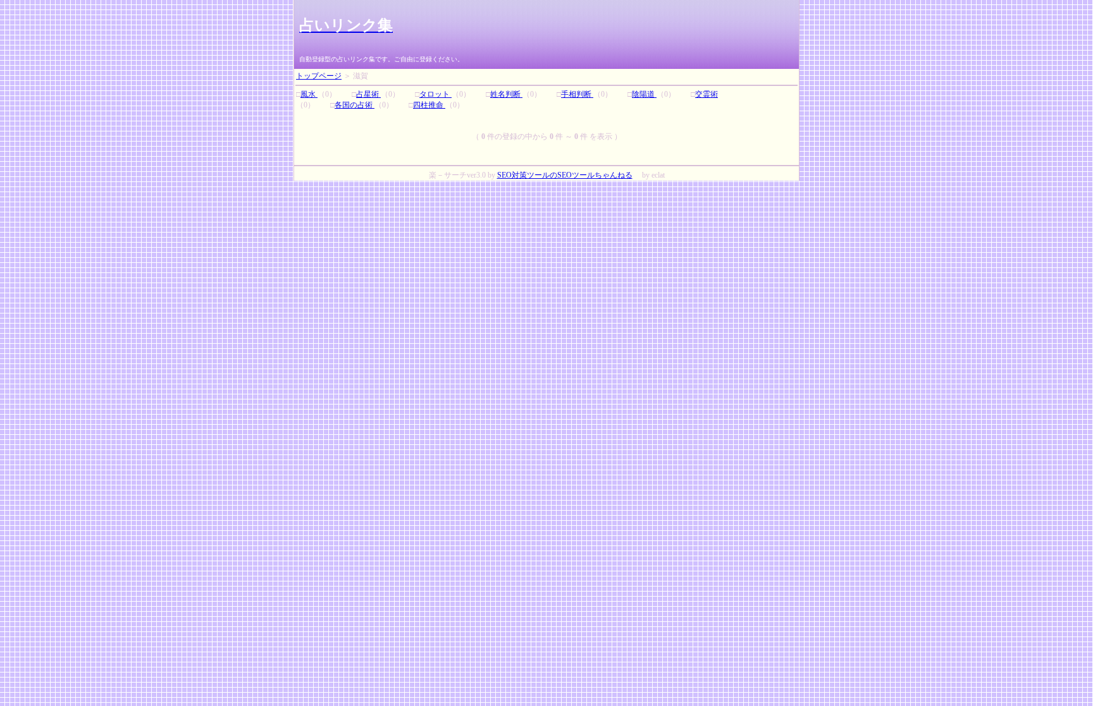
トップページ (319, 75)
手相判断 (577, 94)
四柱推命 (429, 104)
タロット (435, 94)
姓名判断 (506, 94)
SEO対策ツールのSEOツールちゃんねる (565, 175)
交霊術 (706, 94)
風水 (309, 94)
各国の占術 (354, 104)
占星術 (368, 94)
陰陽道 (644, 94)
